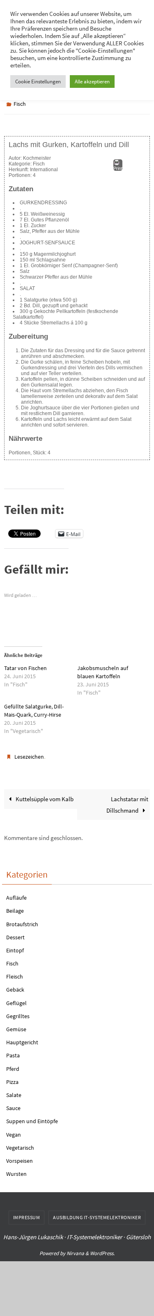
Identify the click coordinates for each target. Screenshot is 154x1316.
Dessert (15, 933)
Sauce (13, 1104)
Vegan (13, 1130)
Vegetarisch (20, 1144)
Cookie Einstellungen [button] (38, 81)
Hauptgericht (22, 1038)
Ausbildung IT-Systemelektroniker (97, 1214)
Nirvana (75, 1249)
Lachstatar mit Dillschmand (127, 801)
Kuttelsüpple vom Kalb (44, 795)
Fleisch (14, 972)
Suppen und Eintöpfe (32, 1117)
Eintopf (15, 946)
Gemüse (16, 1025)
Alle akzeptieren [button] (92, 81)
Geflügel (16, 999)
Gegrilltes (18, 1012)
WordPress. (102, 1249)
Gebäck (15, 986)
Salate (13, 1091)
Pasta (13, 1051)
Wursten (16, 1170)
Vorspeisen (19, 1157)
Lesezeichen (29, 754)
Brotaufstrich (22, 920)
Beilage (15, 907)
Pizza (12, 1078)
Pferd (12, 1064)
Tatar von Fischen (25, 666)
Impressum (26, 1214)
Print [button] (117, 166)
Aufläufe (16, 894)
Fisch (20, 103)
